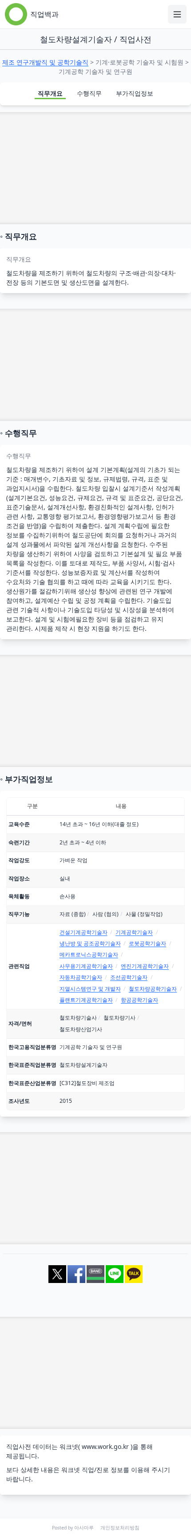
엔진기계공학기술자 (145, 966)
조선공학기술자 (128, 977)
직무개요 (50, 93)
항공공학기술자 (139, 1000)
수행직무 (89, 93)
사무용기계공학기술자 (86, 966)
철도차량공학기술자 (153, 988)
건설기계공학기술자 (83, 932)
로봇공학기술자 (147, 943)
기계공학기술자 (134, 932)
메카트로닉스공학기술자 (89, 954)
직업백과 (44, 14)
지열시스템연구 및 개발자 (90, 988)
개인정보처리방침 (119, 1528)
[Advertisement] (95, 168)
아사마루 (84, 1528)
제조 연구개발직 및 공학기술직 (45, 62)
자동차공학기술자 (81, 977)
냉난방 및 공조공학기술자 (90, 943)
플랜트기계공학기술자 (86, 1000)
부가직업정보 (134, 93)
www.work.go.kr (105, 1446)
